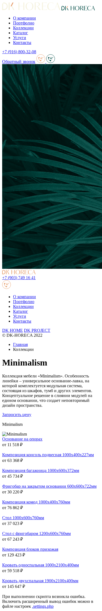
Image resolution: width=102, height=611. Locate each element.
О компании (24, 18)
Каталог (20, 32)
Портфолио (23, 23)
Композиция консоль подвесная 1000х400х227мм (48, 454)
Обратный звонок (18, 61)
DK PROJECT (37, 330)
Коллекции (23, 28)
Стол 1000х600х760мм (23, 517)
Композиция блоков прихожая (30, 549)
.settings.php (43, 606)
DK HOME (12, 330)
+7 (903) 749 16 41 (19, 277)
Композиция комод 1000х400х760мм (36, 502)
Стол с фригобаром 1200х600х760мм (36, 533)
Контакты (22, 42)
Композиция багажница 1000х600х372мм (40, 470)
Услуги (19, 37)
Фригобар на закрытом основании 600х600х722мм (49, 486)
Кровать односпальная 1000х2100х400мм (40, 565)
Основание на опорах (22, 439)
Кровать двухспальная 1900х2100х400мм (40, 580)
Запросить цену (16, 414)
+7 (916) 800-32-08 (19, 51)
